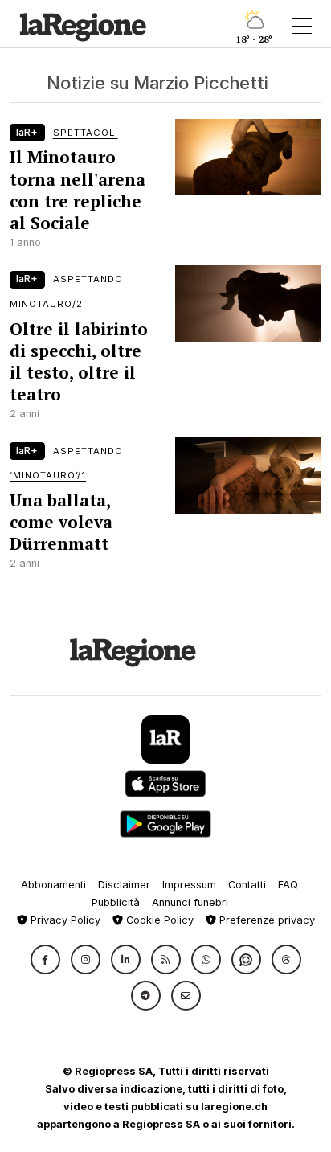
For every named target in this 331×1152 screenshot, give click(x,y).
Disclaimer (124, 885)
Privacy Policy (63, 920)
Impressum (189, 885)
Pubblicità (116, 902)
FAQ (288, 885)
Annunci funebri (190, 902)
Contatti (247, 885)
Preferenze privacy (265, 920)
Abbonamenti (53, 885)
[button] (45, 959)
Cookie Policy (158, 920)
